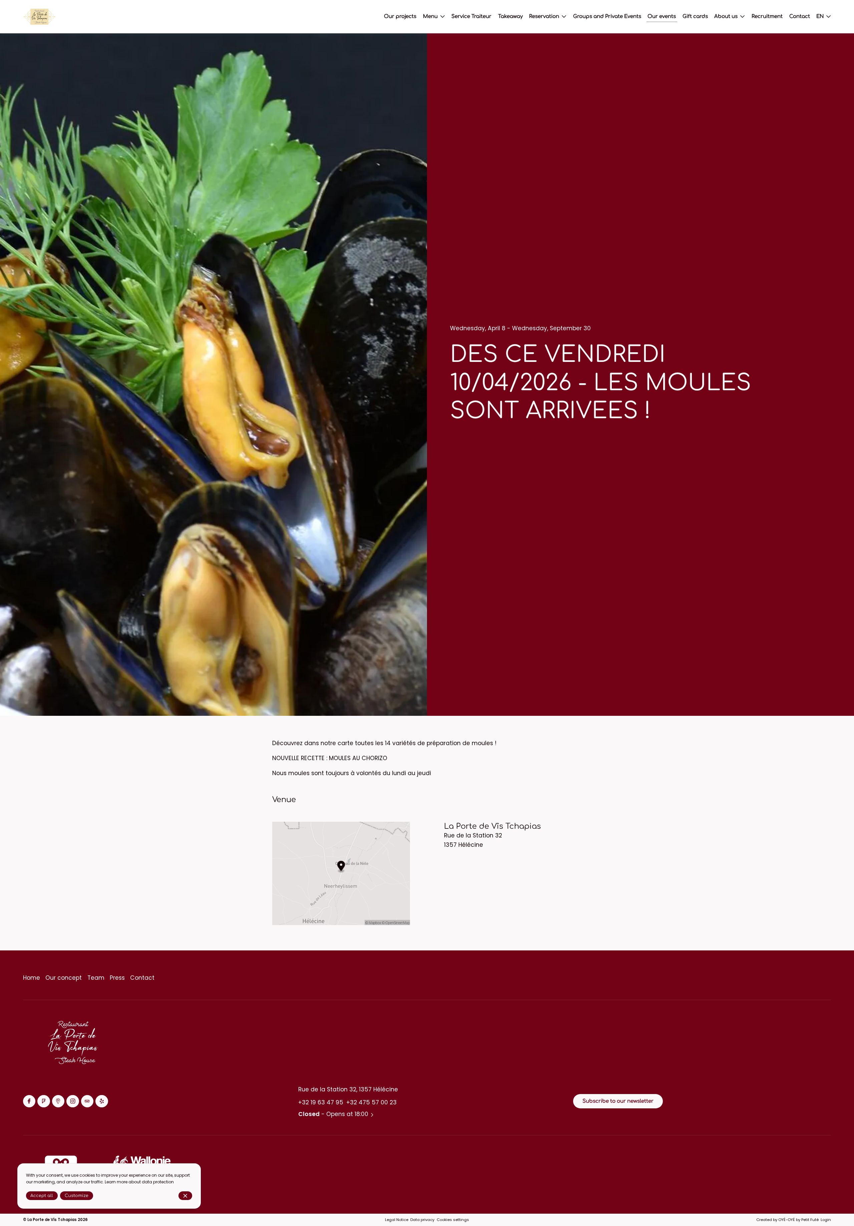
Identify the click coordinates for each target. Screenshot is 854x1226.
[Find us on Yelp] (101, 1101)
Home (31, 978)
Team (95, 978)
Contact (142, 978)
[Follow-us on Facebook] (29, 1101)
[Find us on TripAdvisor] (87, 1101)
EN (820, 16)
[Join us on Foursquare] (43, 1101)
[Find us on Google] (58, 1101)
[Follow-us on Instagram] (72, 1101)
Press (117, 978)
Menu (430, 16)
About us (726, 16)
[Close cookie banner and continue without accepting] (185, 1195)
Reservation (544, 16)
